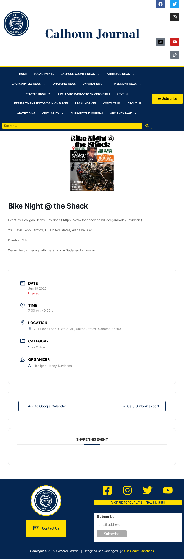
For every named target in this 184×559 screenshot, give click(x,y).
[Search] (147, 126)
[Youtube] (174, 42)
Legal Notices (85, 103)
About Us (134, 103)
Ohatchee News (64, 83)
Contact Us (112, 103)
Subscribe (105, 517)
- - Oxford (38, 347)
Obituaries (50, 113)
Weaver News (36, 93)
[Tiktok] (174, 55)
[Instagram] (174, 17)
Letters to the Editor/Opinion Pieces (40, 103)
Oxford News (92, 83)
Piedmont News (125, 83)
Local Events (44, 73)
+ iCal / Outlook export (141, 406)
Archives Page (121, 113)
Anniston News (118, 73)
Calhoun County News (78, 73)
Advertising (26, 113)
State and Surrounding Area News (84, 93)
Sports (122, 93)
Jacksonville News (26, 83)
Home (23, 73)
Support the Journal (87, 113)
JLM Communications (138, 551)
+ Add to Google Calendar (45, 406)
